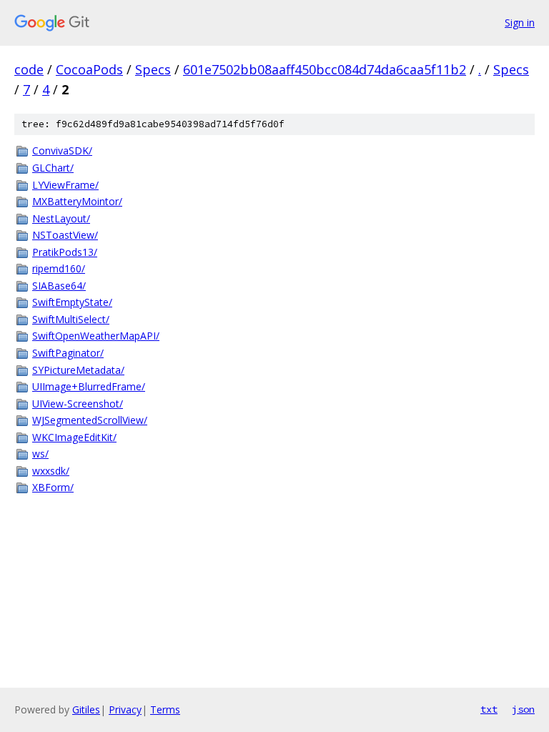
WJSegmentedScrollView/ (89, 420)
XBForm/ (53, 487)
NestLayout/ (61, 218)
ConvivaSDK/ (62, 150)
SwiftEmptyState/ (72, 302)
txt (489, 709)
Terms (165, 709)
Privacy (125, 709)
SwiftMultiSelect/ (70, 319)
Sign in (520, 22)
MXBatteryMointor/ (77, 201)
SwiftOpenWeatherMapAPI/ (95, 335)
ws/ (40, 453)
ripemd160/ (58, 268)
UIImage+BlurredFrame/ (88, 386)
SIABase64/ (59, 285)
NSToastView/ (65, 235)
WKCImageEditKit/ (74, 437)
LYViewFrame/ (65, 185)
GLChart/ (53, 167)
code (29, 69)
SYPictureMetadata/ (78, 370)
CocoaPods (89, 69)
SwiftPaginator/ (68, 353)
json (523, 709)
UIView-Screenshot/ (77, 403)
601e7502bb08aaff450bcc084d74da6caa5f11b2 (324, 69)
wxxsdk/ (50, 471)
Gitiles (86, 709)
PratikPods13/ (64, 252)
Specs (153, 69)
